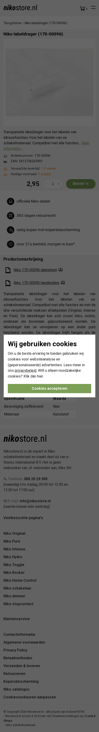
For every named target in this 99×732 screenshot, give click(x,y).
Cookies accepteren (49, 388)
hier (40, 376)
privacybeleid (25, 370)
